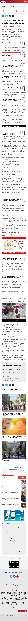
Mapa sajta (23, 611)
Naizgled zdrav (14, 595)
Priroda (3, 594)
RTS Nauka (23, 597)
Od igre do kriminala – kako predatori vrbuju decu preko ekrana (11, 499)
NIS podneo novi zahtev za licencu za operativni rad (9, 487)
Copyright (9, 615)
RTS (3, 607)
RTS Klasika (15, 598)
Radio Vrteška (19, 603)
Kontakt (6, 607)
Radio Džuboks (11, 603)
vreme (4, 389)
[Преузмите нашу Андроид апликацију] (14, 566)
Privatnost (4, 615)
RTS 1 (5, 597)
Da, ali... (3, 526)
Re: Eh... (4, 549)
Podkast (22, 584)
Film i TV (20, 593)
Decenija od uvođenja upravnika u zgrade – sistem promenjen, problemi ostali (11, 505)
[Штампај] (13, 16)
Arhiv (16, 604)
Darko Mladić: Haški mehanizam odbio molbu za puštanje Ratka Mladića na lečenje (11, 493)
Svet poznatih (10, 593)
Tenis (18, 588)
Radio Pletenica (18, 602)
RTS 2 (9, 597)
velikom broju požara (13, 170)
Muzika (18, 592)
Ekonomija (9, 583)
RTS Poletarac (19, 599)
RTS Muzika (12, 599)
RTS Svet (18, 597)
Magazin (3, 592)
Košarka (13, 588)
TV (2, 597)
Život (8, 592)
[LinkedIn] (9, 16)
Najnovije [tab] (4, 474)
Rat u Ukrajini (23, 583)
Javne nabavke (18, 607)
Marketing (11, 607)
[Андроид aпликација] (14, 515)
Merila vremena (16, 583)
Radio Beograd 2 (18, 601)
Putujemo (3, 593)
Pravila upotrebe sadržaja (17, 615)
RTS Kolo (22, 598)
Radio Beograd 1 (10, 601)
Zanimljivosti (13, 592)
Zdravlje (15, 593)
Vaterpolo (10, 589)
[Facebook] (3, 16)
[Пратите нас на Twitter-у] (11, 576)
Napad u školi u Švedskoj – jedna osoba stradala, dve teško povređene (10, 481)
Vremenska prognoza (12, 389)
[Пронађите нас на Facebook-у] (14, 576)
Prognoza (5, 470)
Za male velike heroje (21, 594)
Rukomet (4, 589)
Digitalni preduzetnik (11, 594)
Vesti (2, 582)
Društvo (3, 583)
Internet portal (14, 608)
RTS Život (10, 598)
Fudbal (9, 588)
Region (10, 582)
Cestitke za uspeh (6, 543)
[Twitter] (6, 16)
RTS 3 (13, 597)
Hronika (25, 582)
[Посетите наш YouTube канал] (17, 576)
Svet (14, 582)
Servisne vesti (9, 584)
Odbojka (22, 588)
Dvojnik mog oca (5, 532)
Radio (3, 601)
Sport (5, 588)
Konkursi (24, 607)
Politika (6, 582)
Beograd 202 (11, 602)
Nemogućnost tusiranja (7, 538)
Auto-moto (20, 589)
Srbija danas (19, 582)
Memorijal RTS (16, 590)
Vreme (3, 584)
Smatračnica (16, 584)
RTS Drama (4, 598)
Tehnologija (23, 592)
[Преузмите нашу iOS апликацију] (14, 562)
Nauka (24, 593)
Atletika (14, 589)
